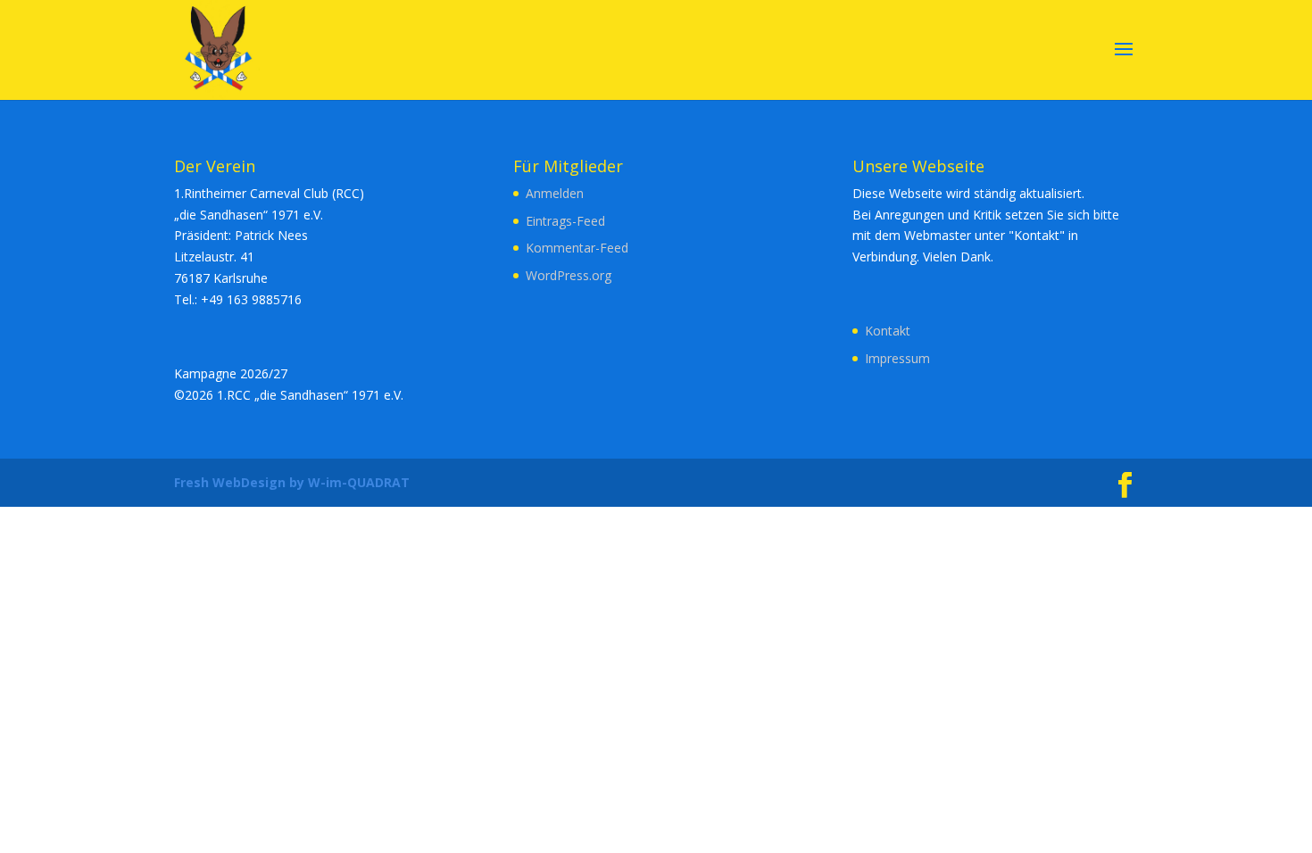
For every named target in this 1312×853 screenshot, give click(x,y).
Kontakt (887, 330)
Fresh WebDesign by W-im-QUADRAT (292, 482)
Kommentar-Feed (577, 247)
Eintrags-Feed (565, 220)
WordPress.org (568, 275)
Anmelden (555, 193)
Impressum (897, 358)
